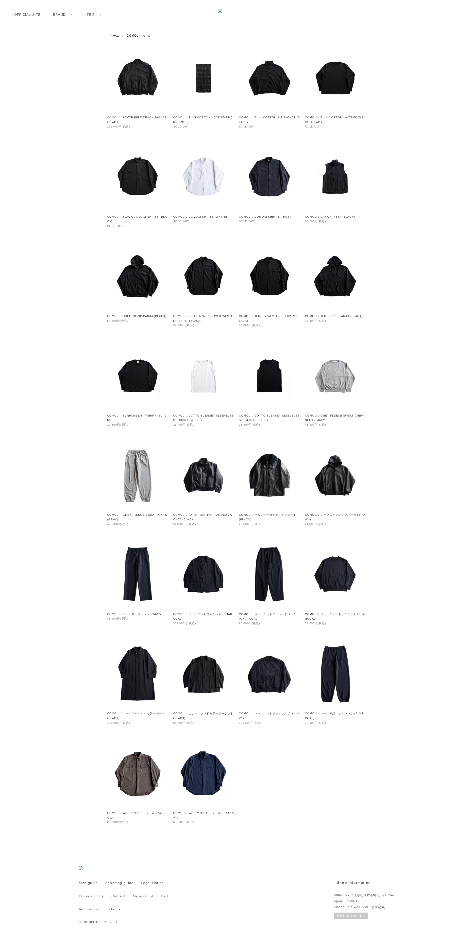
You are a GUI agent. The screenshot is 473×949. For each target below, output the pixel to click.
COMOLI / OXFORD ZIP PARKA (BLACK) (137, 316)
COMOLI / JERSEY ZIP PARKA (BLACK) (334, 316)
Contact (118, 896)
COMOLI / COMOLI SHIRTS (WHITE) (200, 216)
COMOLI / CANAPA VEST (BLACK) (330, 216)
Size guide (88, 883)
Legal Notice (152, 883)
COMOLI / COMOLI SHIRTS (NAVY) (265, 216)
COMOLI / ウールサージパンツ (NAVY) (134, 614)
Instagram (114, 909)
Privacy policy (91, 896)
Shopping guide (119, 883)
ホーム (114, 35)
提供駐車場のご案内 (351, 915)
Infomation (88, 909)
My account (143, 896)
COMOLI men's (138, 35)
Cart (165, 896)
